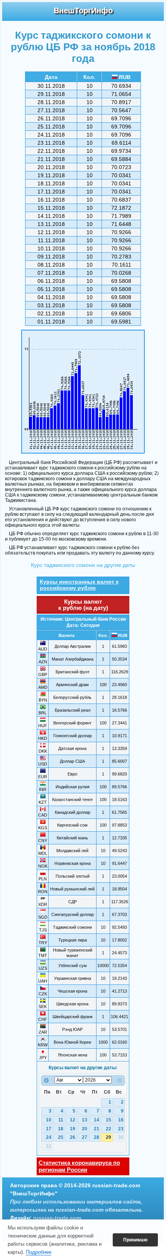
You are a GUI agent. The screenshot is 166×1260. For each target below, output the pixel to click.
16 (121, 1120)
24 (48, 1137)
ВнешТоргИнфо (83, 10)
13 (84, 1120)
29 (108, 1137)
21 (96, 1129)
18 (60, 1129)
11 (60, 1120)
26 (72, 1137)
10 (48, 1120)
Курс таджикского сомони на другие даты (83, 565)
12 (72, 1120)
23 (121, 1129)
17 (48, 1129)
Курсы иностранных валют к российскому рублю (79, 585)
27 (84, 1137)
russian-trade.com (57, 1218)
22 (108, 1129)
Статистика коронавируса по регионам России (79, 1166)
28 (96, 1137)
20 (84, 1129)
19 (72, 1129)
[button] (135, 1239)
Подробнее (38, 1252)
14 (96, 1120)
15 (108, 1120)
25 (60, 1137)
